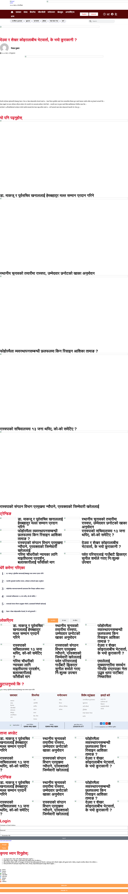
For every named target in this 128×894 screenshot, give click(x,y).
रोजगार (35, 719)
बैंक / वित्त (35, 716)
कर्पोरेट (35, 706)
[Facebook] (101, 723)
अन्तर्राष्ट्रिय (69, 12)
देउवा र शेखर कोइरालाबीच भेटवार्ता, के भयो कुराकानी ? (101, 544)
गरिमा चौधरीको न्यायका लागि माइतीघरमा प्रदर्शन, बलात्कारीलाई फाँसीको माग (37, 558)
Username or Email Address (7, 825)
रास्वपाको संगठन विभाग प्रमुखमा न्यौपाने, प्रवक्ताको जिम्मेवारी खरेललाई (49, 506)
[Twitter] (104, 723)
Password (2, 830)
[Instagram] (109, 723)
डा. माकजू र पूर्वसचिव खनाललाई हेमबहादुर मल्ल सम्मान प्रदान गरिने (47, 195)
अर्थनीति (35, 703)
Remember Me (6, 835)
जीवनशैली (41, 12)
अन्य (12, 16)
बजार (34, 712)
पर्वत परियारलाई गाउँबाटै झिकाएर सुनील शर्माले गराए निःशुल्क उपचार (104, 558)
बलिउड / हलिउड (63, 706)
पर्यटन (34, 709)
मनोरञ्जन (51, 12)
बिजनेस (32, 12)
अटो (34, 700)
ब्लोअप (60, 709)
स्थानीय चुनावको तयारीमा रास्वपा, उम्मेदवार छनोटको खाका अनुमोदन (47, 273)
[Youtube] (107, 723)
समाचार (18, 12)
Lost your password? (5, 840)
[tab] (53, 620)
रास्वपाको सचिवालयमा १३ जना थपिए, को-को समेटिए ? (38, 429)
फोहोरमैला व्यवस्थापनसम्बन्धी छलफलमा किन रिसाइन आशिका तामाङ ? (49, 351)
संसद (25, 12)
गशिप (60, 700)
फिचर (60, 703)
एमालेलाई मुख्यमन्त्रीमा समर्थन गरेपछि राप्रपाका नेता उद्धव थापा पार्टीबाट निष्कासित (112, 669)
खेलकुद (60, 12)
